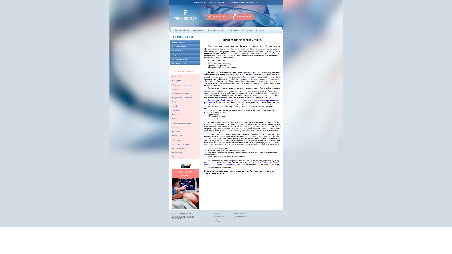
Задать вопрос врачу (244, 17)
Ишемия (176, 131)
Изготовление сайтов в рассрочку (183, 216)
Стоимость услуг (198, 30)
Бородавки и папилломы (182, 98)
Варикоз (176, 102)
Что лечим (260, 30)
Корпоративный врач (181, 55)
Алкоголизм (177, 76)
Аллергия (177, 81)
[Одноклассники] (187, 165)
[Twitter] (184, 165)
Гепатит (176, 110)
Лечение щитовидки (181, 93)
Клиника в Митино (182, 30)
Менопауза (177, 136)
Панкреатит (177, 140)
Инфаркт (176, 127)
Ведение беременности (182, 85)
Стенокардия (178, 153)
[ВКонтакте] (182, 165)
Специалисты (247, 30)
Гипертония (177, 114)
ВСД (175, 106)
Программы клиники (216, 30)
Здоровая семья (179, 42)
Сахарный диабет (180, 148)
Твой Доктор (186, 213)
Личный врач (178, 51)
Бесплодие (177, 89)
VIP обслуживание (180, 46)
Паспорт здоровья (180, 63)
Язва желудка (178, 157)
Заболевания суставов (182, 123)
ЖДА (175, 119)
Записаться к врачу (219, 17)
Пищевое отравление (181, 144)
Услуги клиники (233, 30)
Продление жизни (180, 59)
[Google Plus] (189, 165)
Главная (216, 213)
